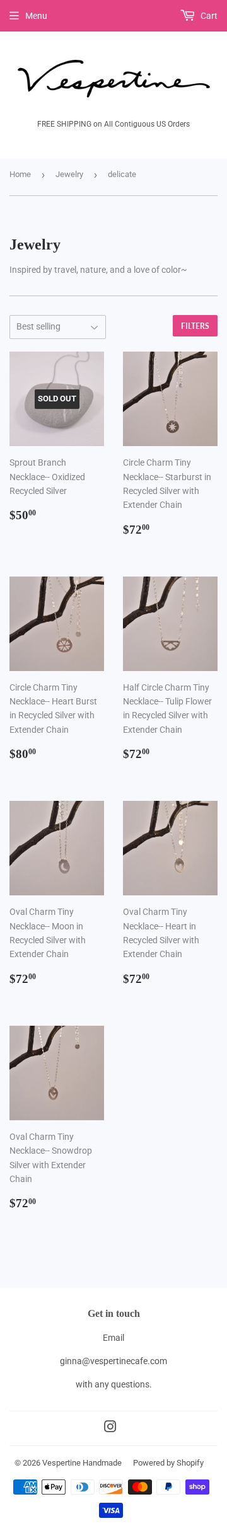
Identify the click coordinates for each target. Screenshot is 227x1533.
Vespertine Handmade (82, 1462)
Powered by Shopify (168, 1462)
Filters (195, 326)
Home (20, 174)
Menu (36, 16)
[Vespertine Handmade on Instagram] (110, 1428)
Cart (208, 16)
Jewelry (69, 174)
